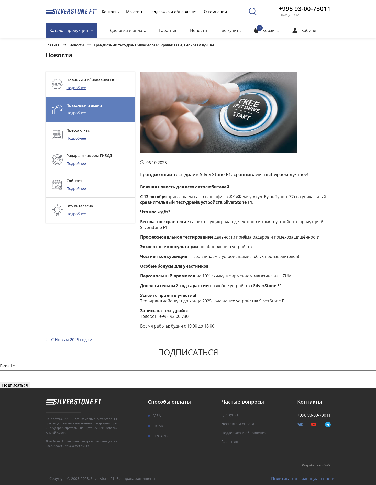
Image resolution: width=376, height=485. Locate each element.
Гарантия (168, 30)
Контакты (111, 11)
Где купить (230, 30)
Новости (198, 30)
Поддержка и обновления (173, 11)
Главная (52, 45)
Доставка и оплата (128, 30)
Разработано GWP (316, 465)
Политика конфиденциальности (303, 478)
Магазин (134, 11)
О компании (215, 11)
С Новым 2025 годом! (72, 339)
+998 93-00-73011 (305, 9)
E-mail (7, 366)
